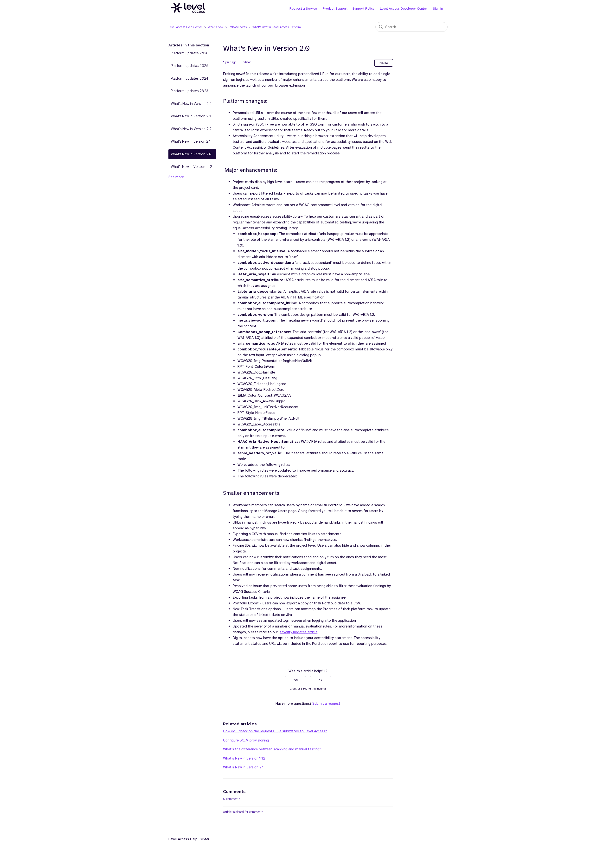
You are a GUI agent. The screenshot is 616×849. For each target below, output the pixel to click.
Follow (383, 63)
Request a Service (303, 8)
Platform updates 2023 (189, 91)
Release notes (238, 27)
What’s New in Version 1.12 (191, 166)
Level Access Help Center (185, 27)
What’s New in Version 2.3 (191, 116)
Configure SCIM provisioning (246, 740)
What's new (215, 27)
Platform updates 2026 (189, 53)
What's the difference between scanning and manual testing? (272, 749)
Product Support (335, 8)
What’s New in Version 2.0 (191, 154)
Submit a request (326, 703)
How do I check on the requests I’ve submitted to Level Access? (275, 731)
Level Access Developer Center (403, 8)
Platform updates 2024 (189, 78)
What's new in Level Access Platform (276, 27)
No (320, 680)
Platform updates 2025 (189, 65)
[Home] (188, 15)
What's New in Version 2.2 (191, 129)
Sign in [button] (438, 8)
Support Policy (363, 8)
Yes (295, 680)
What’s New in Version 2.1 (191, 141)
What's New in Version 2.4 (191, 103)
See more (176, 177)
